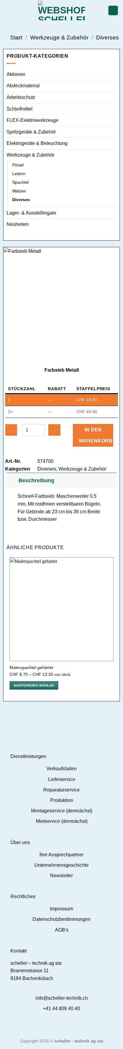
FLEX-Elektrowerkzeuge (33, 120)
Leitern (18, 173)
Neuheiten (18, 224)
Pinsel (18, 165)
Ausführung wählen (34, 685)
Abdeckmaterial (23, 85)
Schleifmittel (20, 108)
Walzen (19, 191)
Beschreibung (36, 480)
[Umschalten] (12, 480)
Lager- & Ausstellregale (31, 212)
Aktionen (16, 74)
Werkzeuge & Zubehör (59, 37)
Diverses (107, 37)
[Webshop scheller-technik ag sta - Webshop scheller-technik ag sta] (61, 10)
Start (16, 37)
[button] (8, 10)
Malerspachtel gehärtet (31, 667)
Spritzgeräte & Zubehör (31, 131)
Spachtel (20, 182)
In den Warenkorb (96, 435)
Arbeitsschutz (21, 97)
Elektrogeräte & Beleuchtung (37, 143)
